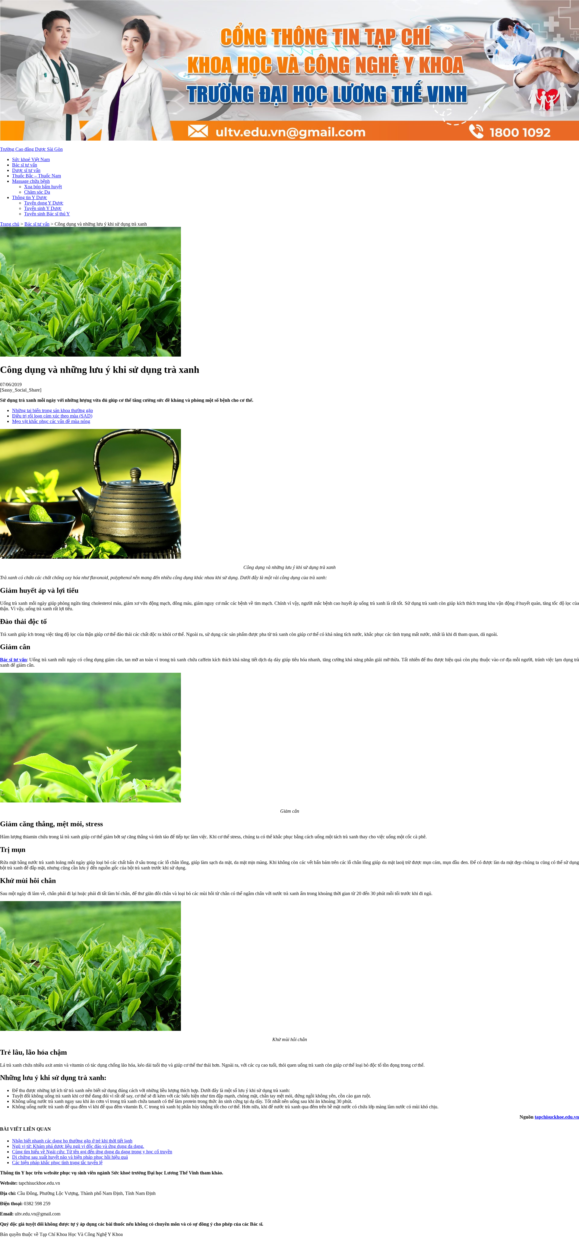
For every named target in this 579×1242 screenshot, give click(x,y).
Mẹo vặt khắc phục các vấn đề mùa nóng (51, 421)
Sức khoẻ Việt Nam (31, 159)
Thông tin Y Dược (29, 197)
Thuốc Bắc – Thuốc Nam (36, 175)
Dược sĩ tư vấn (26, 170)
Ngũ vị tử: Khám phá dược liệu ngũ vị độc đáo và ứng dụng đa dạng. (78, 1146)
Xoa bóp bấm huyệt (43, 186)
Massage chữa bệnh (31, 181)
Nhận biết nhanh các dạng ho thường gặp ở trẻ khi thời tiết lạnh (72, 1140)
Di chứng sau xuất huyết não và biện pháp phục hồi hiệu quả (70, 1157)
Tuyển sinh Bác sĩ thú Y (47, 213)
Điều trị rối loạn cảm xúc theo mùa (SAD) (52, 415)
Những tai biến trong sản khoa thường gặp (52, 410)
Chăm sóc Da (37, 192)
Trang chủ (9, 224)
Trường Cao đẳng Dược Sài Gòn (31, 149)
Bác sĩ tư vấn (24, 164)
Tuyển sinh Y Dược (43, 208)
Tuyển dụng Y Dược (43, 202)
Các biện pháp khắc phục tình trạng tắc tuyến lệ (57, 1162)
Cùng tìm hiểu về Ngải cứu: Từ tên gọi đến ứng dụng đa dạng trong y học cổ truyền (92, 1151)
